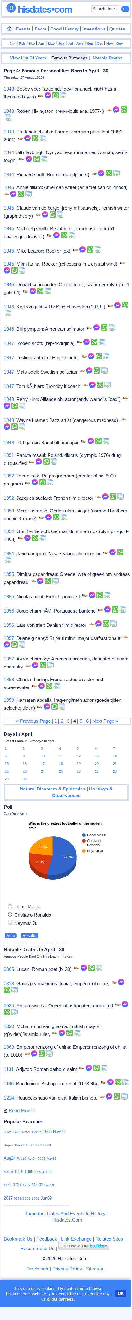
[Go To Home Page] (9, 28)
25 (61, 771)
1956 (9, 610)
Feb (22, 43)
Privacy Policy (67, 1268)
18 (61, 764)
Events (23, 29)
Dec (119, 43)
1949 (9, 442)
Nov (109, 43)
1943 (9, 88)
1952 (9, 475)
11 (61, 756)
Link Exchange (76, 1239)
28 (115, 771)
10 (43, 756)
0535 (9, 1005)
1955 (9, 574)
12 (79, 756)
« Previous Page (33, 721)
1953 (9, 510)
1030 (9, 1026)
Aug (79, 43)
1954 (9, 531)
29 (7, 779)
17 (43, 764)
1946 (9, 284)
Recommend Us (37, 1248)
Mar (32, 43)
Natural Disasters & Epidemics (52, 789)
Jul (70, 43)
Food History (64, 29)
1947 (9, 343)
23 (25, 771)
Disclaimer (37, 1268)
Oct (100, 43)
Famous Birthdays (69, 58)
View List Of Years (28, 58)
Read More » (22, 1110)
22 (7, 771)
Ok (121, 1293)
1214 (9, 1097)
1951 (9, 455)
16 (25, 764)
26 (79, 771)
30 (25, 779)
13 (97, 756)
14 (115, 756)
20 (97, 764)
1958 (9, 679)
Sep (90, 43)
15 (7, 764)
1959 (9, 700)
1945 (9, 187)
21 (115, 764)
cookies (97, 1293)
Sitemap (94, 1268)
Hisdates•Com (44, 9)
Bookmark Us (18, 1239)
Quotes (117, 29)
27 (97, 771)
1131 (9, 1069)
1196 (9, 1083)
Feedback (46, 1239)
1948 (9, 399)
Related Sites (109, 1239)
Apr (41, 43)
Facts (41, 29)
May (51, 43)
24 (43, 771)
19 (79, 764)
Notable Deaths (107, 58)
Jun (61, 43)
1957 (9, 638)
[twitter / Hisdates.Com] (83, 1248)
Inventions (94, 29)
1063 (9, 1047)
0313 (9, 983)
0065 (9, 969)
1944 (9, 152)
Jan (13, 43)
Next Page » (105, 721)
